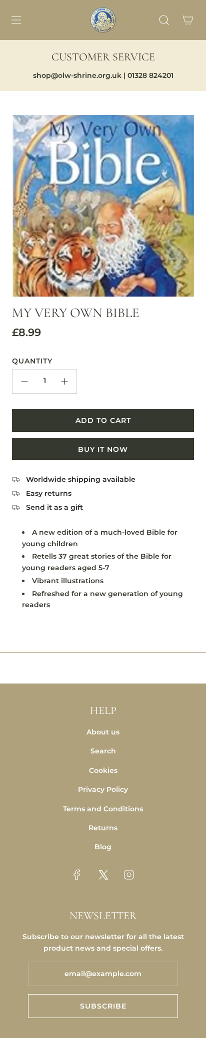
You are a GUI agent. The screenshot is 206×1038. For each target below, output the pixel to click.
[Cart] (188, 20)
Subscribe (103, 1006)
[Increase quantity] (64, 381)
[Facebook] (77, 875)
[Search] (164, 20)
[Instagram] (129, 875)
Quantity (32, 360)
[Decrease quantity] (24, 381)
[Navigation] (16, 20)
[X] (103, 875)
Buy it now (103, 449)
